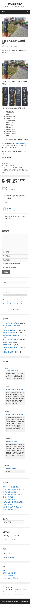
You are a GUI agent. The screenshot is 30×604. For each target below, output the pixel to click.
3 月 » (17, 309)
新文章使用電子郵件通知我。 (11, 267)
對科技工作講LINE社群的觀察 (15, 389)
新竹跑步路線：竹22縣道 (9, 492)
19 (17, 301)
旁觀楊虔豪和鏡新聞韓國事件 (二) (12, 347)
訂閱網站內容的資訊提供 (9, 573)
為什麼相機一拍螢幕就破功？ (10, 340)
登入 (4, 570)
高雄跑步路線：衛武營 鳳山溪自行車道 (13, 502)
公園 (11, 165)
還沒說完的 (12, 557)
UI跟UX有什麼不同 (20, 143)
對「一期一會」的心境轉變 (10, 323)
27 (21, 303)
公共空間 (6, 165)
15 (3, 301)
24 (10, 303)
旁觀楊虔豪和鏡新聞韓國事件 (10, 352)
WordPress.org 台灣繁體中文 (10, 578)
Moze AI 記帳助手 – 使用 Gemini (11, 325)
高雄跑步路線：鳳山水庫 (9, 509)
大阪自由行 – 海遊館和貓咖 (10, 330)
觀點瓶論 (6, 163)
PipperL (9, 208)
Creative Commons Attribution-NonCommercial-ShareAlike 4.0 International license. (14, 592)
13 (21, 299)
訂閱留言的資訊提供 (8, 575)
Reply (5, 202)
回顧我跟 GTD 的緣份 (12, 371)
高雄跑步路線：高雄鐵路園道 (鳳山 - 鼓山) (14, 489)
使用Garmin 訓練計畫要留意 (10, 487)
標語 (14, 165)
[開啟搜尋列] (28, 12)
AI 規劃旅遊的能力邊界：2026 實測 (12, 335)
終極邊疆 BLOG (15, 4)
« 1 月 (12, 309)
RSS (9, 553)
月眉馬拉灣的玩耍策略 (9, 499)
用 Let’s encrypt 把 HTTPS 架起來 (13, 168)
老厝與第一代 (6, 342)
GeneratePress (24, 601)
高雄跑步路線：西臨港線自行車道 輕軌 (13, 494)
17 (10, 301)
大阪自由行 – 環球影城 (9, 332)
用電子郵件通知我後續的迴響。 (11, 263)
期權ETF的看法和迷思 (13, 441)
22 (3, 303)
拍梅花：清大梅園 (7, 504)
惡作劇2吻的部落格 (8, 497)
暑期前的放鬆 (6, 345)
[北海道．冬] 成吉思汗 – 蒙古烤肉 (12, 507)
